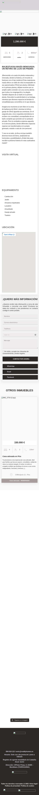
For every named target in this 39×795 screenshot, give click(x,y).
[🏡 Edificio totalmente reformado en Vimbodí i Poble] (19, 635)
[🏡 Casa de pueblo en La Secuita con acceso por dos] (19, 547)
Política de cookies (27, 786)
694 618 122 (10, 751)
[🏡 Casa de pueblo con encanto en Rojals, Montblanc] (19, 583)
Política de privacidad (12, 786)
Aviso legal (33, 784)
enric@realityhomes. (24, 751)
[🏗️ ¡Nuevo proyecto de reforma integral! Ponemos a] (19, 516)
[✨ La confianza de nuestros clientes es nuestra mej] (19, 689)
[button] (35, 5)
